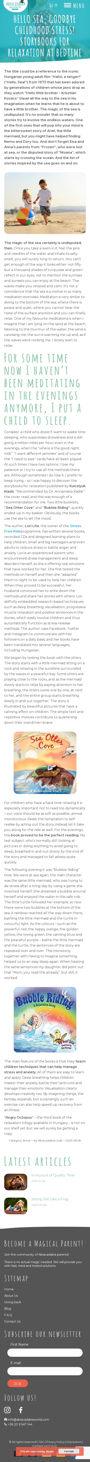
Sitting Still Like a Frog (49, 1199)
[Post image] (15, 1182)
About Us (11, 1296)
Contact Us (12, 1321)
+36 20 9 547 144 (20, 1424)
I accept (69, 1451)
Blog (7, 1308)
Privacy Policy (55, 1442)
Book (27, 1140)
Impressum (74, 1442)
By (48, 1140)
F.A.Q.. (53, 1445)
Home (9, 1289)
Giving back (12, 1302)
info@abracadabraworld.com (28, 1419)
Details (50, 1451)
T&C (41, 1442)
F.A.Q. (8, 1315)
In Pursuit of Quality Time (53, 1175)
